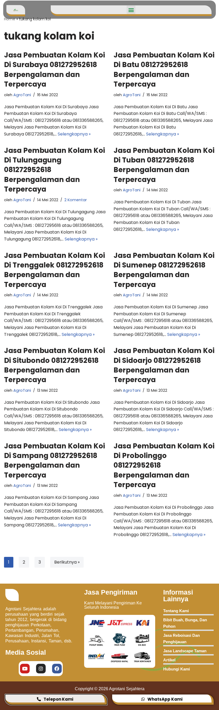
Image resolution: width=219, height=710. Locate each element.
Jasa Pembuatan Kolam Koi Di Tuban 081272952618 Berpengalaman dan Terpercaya (164, 165)
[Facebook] (57, 668)
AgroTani (22, 95)
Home (9, 19)
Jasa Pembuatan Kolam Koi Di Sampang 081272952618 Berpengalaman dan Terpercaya (54, 460)
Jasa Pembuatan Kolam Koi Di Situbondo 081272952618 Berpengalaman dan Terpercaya (54, 365)
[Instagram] (41, 668)
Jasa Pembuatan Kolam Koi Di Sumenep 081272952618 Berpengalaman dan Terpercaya (164, 270)
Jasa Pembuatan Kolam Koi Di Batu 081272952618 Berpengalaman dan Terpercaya (164, 69)
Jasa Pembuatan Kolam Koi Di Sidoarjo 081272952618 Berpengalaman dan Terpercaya (164, 365)
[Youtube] (25, 668)
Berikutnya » (67, 562)
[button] (131, 9)
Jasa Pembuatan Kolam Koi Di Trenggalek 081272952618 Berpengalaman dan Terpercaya (54, 270)
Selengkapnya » (74, 134)
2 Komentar (75, 200)
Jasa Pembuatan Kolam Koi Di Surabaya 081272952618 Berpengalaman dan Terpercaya (54, 69)
